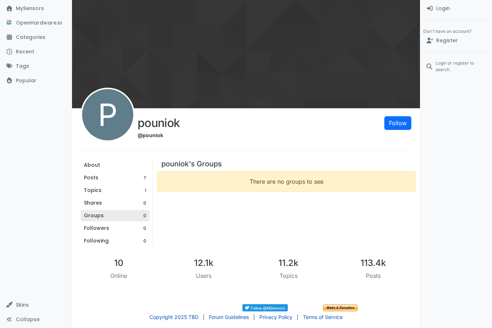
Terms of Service (323, 317)
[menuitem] (456, 8)
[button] (36, 305)
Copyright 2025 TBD (173, 317)
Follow (398, 123)
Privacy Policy (275, 317)
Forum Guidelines (229, 317)
